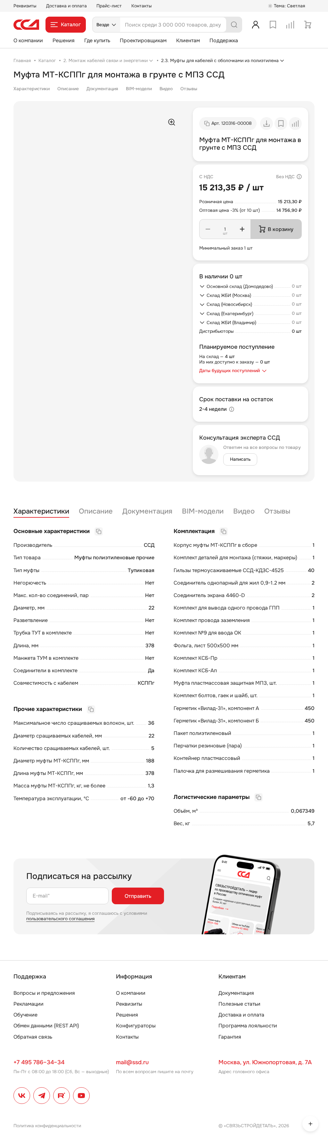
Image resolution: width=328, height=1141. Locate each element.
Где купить (97, 40)
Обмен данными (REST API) (46, 1025)
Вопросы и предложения (44, 993)
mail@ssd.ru (132, 1062)
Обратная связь (32, 1036)
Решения (64, 40)
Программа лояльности (247, 1025)
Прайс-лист (109, 6)
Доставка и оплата (66, 6)
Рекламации (28, 1004)
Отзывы (188, 89)
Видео (166, 89)
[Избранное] (273, 24)
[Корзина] (307, 24)
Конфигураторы (136, 1025)
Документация (102, 89)
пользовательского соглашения (60, 919)
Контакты (141, 6)
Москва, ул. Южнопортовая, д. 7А (265, 1062)
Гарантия (229, 1036)
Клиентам (188, 40)
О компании (28, 40)
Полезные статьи (239, 1004)
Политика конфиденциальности (47, 1126)
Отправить (138, 896)
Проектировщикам (143, 40)
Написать (240, 459)
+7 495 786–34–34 (38, 1062)
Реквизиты (25, 6)
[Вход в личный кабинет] (256, 24)
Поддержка (223, 40)
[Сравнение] (290, 24)
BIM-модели (139, 89)
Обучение (25, 1014)
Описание (68, 89)
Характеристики (31, 89)
